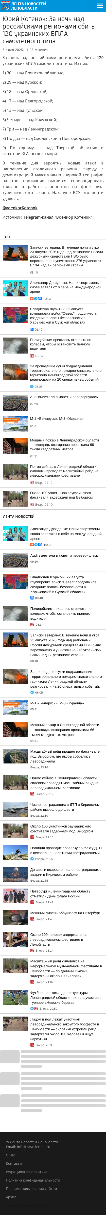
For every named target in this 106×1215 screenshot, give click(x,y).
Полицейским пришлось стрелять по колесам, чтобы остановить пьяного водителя (60, 344)
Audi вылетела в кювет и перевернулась (64, 397)
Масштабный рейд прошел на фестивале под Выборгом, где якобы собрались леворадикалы (65, 756)
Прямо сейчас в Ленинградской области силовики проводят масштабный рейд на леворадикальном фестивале (64, 471)
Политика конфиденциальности (33, 1180)
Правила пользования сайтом (31, 1188)
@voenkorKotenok (19, 208)
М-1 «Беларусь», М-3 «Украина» (57, 419)
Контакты (14, 1163)
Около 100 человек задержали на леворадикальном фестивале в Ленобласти (58, 939)
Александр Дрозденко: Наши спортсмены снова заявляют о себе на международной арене (65, 287)
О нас (11, 1155)
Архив (11, 1197)
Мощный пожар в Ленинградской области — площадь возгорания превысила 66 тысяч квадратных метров (64, 444)
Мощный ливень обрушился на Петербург (65, 913)
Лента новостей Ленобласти (30, 1205)
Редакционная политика (26, 1171)
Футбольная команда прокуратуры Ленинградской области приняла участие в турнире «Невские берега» (66, 997)
